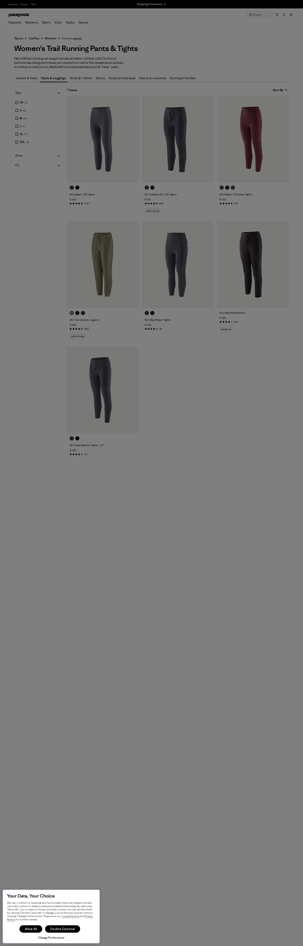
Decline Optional (62, 929)
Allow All (31, 929)
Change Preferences (51, 937)
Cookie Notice (70, 916)
